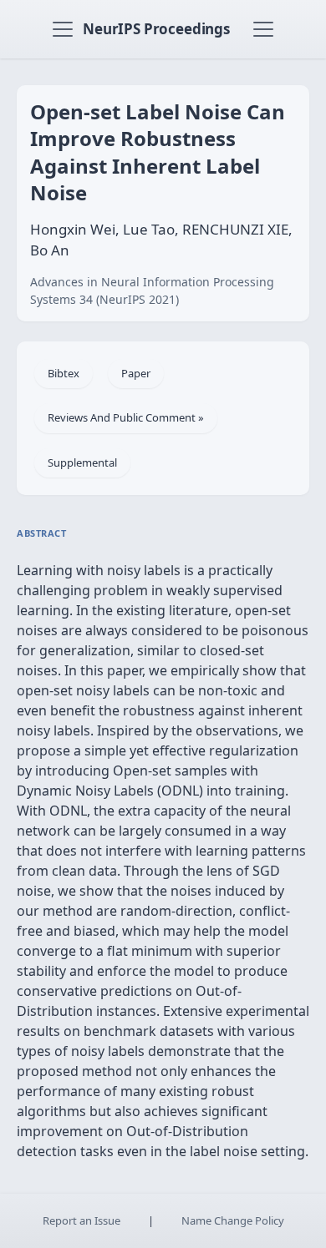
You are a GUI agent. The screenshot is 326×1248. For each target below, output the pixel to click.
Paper (135, 373)
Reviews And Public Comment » (126, 417)
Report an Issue (81, 1220)
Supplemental (82, 462)
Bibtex (63, 373)
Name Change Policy (232, 1220)
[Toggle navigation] (62, 29)
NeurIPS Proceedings (156, 28)
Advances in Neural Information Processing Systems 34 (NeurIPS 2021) (152, 290)
